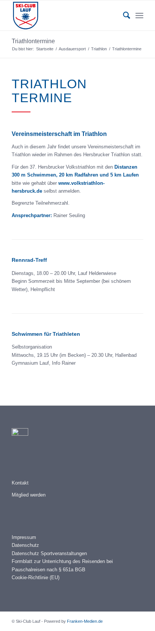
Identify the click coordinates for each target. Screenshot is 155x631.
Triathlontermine (33, 41)
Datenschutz (25, 545)
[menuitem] (122, 15)
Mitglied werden (29, 495)
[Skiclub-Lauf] (64, 15)
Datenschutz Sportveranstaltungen (49, 553)
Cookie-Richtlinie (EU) (35, 577)
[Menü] (139, 15)
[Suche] (122, 15)
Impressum (24, 537)
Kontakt (20, 483)
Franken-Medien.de (85, 621)
